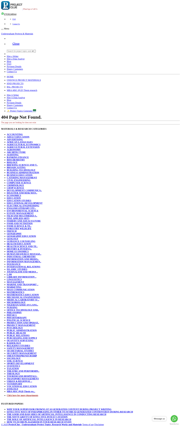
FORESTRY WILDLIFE (19, 228)
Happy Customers (15, 69)
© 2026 (41, 424)
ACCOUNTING (15, 134)
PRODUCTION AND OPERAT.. (23, 323)
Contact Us (16, 24)
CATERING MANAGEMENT (22, 177)
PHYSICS (12, 315)
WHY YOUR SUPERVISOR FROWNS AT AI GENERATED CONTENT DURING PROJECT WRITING (59, 409)
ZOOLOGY (12, 389)
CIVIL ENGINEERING (18, 180)
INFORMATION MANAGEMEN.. (24, 261)
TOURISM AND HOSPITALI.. (22, 376)
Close (16, 43)
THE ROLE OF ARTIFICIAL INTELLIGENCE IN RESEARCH (39, 419)
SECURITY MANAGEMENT (22, 353)
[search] (35, 51)
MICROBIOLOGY (16, 302)
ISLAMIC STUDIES (17, 269)
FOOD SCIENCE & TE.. (19, 226)
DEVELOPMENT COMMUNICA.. (24, 190)
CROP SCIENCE (15, 188)
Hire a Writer (12, 56)
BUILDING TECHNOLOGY (21, 170)
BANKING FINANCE (18, 157)
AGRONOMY (14, 149)
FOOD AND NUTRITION (20, 223)
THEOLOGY (13, 373)
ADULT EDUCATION (18, 137)
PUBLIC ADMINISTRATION (22, 330)
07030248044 (10, 14)
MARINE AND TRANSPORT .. (22, 284)
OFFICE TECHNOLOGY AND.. (23, 310)
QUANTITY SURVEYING (20, 340)
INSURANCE (14, 264)
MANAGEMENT (15, 282)
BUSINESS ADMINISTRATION (23, 172)
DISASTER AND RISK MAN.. (22, 193)
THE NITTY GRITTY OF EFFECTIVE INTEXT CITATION (37, 417)
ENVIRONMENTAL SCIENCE (22, 211)
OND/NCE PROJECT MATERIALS (24, 80)
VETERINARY (14, 384)
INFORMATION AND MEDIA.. (23, 259)
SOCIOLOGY (14, 358)
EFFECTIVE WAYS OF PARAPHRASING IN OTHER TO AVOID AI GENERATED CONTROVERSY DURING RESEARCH (70, 412)
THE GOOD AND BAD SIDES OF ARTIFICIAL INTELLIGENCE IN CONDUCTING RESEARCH (56, 414)
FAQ (14, 19)
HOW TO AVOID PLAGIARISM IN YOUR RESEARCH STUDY (39, 422)
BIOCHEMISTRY (16, 160)
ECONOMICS (14, 195)
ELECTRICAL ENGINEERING (23, 205)
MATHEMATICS (15, 292)
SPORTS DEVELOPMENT (20, 363)
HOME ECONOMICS (18, 251)
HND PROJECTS (15, 83)
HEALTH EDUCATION (19, 244)
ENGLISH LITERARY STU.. (21, 208)
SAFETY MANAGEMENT (20, 348)
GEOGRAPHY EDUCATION (21, 236)
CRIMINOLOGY (15, 185)
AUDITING (13, 155)
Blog (9, 61)
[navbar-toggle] (2, 29)
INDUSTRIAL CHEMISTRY (21, 256)
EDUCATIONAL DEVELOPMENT (25, 203)
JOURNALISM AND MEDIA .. (22, 272)
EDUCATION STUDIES (19, 200)
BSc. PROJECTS (15, 87)
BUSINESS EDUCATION (20, 175)
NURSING (12, 307)
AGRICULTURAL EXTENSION (23, 147)
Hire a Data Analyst (15, 59)
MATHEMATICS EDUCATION (23, 295)
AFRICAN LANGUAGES (20, 142)
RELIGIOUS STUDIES (18, 345)
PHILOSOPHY (14, 312)
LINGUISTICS (14, 279)
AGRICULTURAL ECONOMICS (23, 144)
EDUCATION (14, 198)
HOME (10, 77)
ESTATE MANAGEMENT (20, 213)
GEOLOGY (12, 239)
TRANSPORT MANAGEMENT (23, 379)
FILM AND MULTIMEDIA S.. (22, 216)
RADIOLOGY (14, 343)
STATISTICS (13, 366)
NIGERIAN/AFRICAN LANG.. (22, 305)
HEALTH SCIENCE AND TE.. (22, 246)
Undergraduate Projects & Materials (17, 34)
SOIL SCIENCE (15, 361)
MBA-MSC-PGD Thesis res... (21, 391)
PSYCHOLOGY (15, 328)
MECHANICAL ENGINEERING (23, 297)
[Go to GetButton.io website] (174, 424)
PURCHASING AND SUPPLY (22, 338)
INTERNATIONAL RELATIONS (23, 267)
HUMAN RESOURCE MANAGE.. (24, 254)
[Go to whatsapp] (174, 418)
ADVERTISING (15, 139)
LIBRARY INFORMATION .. (21, 277)
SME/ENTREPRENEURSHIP (22, 356)
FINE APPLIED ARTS (18, 218)
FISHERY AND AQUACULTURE (24, 221)
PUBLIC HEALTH (16, 333)
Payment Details (14, 66)
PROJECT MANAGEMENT (21, 325)
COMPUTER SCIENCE (19, 183)
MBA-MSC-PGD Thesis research (22, 90)
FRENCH (12, 231)
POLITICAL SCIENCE (18, 320)
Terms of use (88, 424)
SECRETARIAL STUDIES (20, 351)
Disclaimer (99, 424)
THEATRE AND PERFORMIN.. (23, 371)
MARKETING (14, 287)
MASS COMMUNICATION (21, 289)
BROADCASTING (16, 167)
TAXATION (13, 368)
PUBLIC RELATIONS (18, 335)
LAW (9, 274)
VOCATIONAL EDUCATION (22, 386)
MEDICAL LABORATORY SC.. (23, 300)
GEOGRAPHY (14, 233)
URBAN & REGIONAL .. (19, 381)
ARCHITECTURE (16, 152)
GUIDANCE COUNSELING (21, 241)
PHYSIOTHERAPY (17, 317)
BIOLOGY (12, 162)
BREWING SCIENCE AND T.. (22, 165)
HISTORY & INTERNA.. (19, 249)
